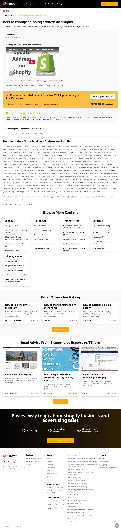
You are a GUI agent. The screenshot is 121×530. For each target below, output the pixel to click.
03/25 (56, 508)
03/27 (62, 504)
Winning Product (52, 474)
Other (53, 493)
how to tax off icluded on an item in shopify (81, 458)
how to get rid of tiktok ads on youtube (79, 516)
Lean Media (48, 393)
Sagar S (85, 393)
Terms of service (104, 462)
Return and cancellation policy (108, 468)
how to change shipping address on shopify (33, 15)
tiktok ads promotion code (75, 513)
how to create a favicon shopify (77, 487)
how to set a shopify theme (76, 480)
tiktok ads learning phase (43, 230)
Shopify (49, 462)
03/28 (56, 504)
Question (13, 15)
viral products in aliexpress (14, 266)
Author (49, 480)
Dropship (50, 471)
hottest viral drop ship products (16, 275)
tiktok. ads (70, 497)
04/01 (49, 501)
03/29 (49, 504)
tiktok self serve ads (41, 239)
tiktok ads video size (73, 519)
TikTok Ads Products (47, 4)
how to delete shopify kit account (77, 477)
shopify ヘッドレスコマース (14, 226)
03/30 (62, 501)
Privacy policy (103, 465)
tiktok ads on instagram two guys (77, 501)
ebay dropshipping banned (102, 232)
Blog (48, 458)
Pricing (59, 4)
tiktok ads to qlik (40, 235)
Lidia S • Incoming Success (13, 320)
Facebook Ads (51, 468)
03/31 (56, 501)
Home (5, 15)
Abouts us (102, 458)
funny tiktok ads (40, 226)
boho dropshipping (99, 248)
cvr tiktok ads (71, 522)
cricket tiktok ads (72, 507)
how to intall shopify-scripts (76, 469)
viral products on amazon (14, 270)
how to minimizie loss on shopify (77, 483)
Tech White (47, 320)
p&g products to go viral (13, 261)
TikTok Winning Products (29, 4)
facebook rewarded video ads (74, 239)
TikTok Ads (50, 465)
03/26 (49, 508)
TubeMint (10, 34)
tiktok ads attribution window (44, 244)
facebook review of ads (71, 244)
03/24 (62, 508)
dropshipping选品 (99, 237)
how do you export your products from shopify (82, 462)
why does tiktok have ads (43, 248)
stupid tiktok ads (72, 494)
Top (117, 525)
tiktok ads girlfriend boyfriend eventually (80, 510)
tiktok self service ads (74, 504)
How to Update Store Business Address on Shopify (25, 133)
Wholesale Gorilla (10, 393)
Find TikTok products (102, 97)
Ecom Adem (87, 320)
